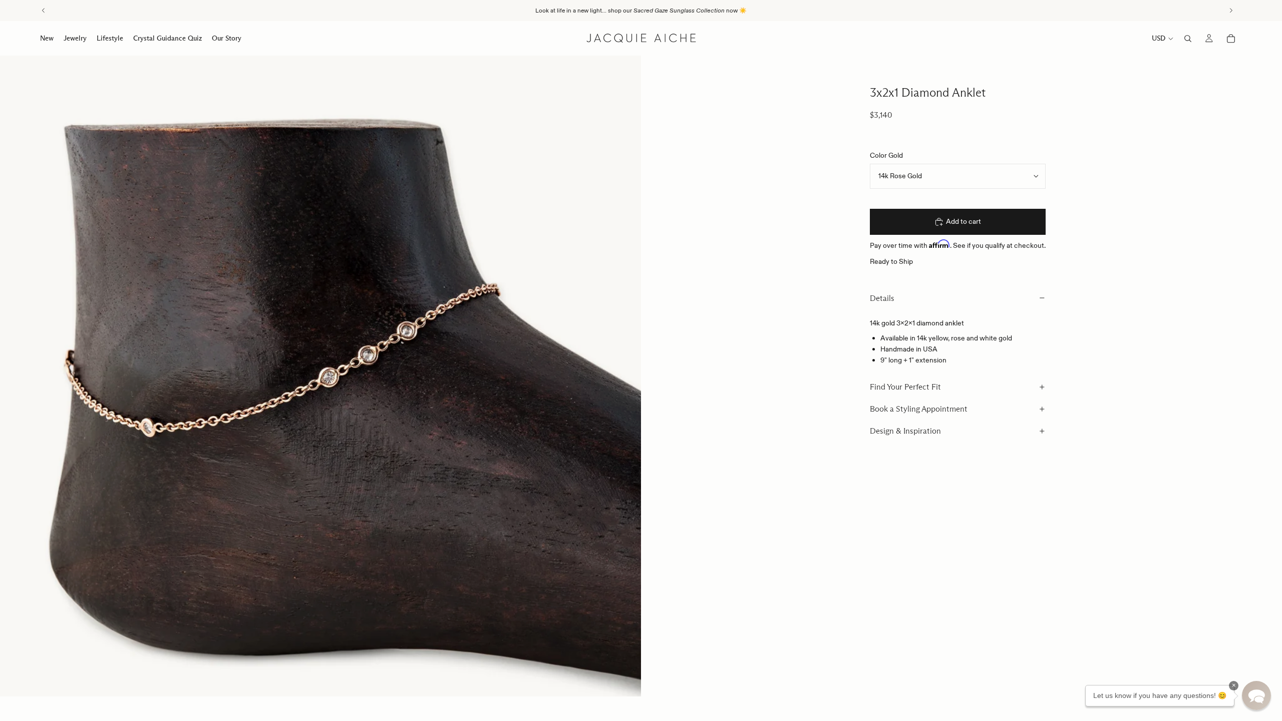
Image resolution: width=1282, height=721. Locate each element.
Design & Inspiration (905, 431)
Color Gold (886, 155)
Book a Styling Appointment (919, 409)
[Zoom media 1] (320, 376)
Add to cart (963, 221)
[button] (1256, 695)
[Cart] (1231, 39)
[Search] (1188, 39)
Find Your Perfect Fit (905, 387)
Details (882, 298)
